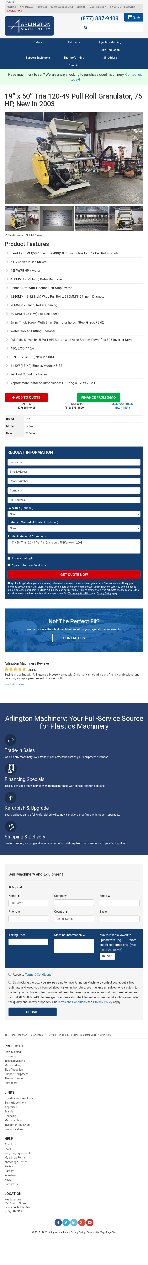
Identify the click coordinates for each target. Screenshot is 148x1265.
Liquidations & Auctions (19, 1098)
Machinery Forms (15, 1157)
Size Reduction (110, 49)
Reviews (10, 1166)
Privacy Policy (104, 593)
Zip (102, 911)
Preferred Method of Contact (33, 522)
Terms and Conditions (80, 593)
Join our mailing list (23, 558)
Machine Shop (98, 7)
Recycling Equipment (17, 1153)
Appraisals (26, 7)
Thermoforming (74, 57)
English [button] (10, 2)
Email (103, 896)
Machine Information (68, 935)
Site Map (99, 1232)
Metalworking (13, 1065)
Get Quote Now (74, 575)
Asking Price (17, 935)
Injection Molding (110, 42)
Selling (11, 7)
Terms (90, 1232)
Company (60, 896)
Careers (9, 1170)
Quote (136, 17)
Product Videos (14, 1129)
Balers (38, 42)
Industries (11, 1175)
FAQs (8, 1148)
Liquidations (14, 11)
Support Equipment (38, 57)
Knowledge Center (62, 7)
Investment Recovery (122, 7)
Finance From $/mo (98, 397)
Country (59, 911)
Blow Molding (13, 1051)
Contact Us (11, 1184)
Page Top (111, 1232)
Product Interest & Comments (27, 536)
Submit (32, 1012)
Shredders (110, 57)
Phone (12, 911)
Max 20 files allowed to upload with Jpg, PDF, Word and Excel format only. (118, 942)
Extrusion (74, 42)
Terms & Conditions (34, 565)
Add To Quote (28, 397)
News (8, 1179)
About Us (10, 1144)
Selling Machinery (15, 1102)
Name (12, 896)
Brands (81, 7)
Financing (10, 1115)
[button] (107, 956)
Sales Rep (20, 508)
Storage (42, 7)
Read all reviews (14, 684)
